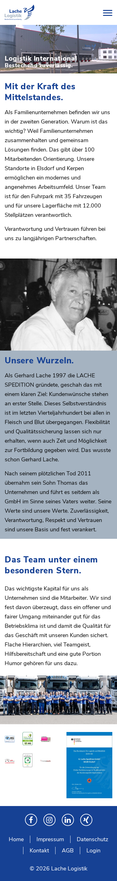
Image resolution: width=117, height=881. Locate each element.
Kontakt (39, 850)
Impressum (50, 839)
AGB (68, 850)
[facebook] (31, 820)
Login (93, 850)
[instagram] (49, 820)
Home (16, 839)
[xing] (86, 820)
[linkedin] (68, 820)
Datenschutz (92, 839)
